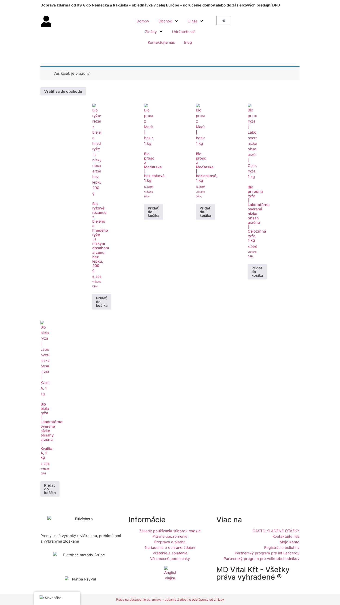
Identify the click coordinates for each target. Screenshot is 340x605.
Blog (188, 42)
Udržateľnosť (183, 31)
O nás (193, 21)
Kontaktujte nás (161, 42)
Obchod (165, 21)
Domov (142, 21)
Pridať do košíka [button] (102, 302)
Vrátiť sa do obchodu (63, 91)
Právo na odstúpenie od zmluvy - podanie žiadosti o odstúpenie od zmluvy (170, 599)
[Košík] (223, 20)
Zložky (151, 31)
